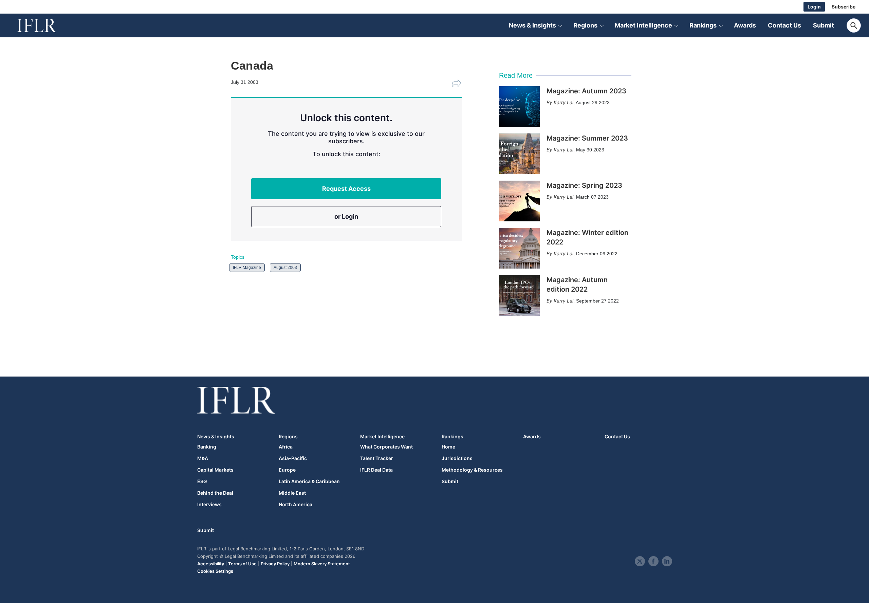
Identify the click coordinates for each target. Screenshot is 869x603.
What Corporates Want (386, 446)
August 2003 (285, 267)
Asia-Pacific (293, 458)
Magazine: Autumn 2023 (586, 91)
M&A (202, 458)
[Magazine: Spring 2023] (519, 201)
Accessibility (210, 563)
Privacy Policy (275, 563)
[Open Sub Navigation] (560, 25)
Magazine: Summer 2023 (587, 138)
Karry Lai (563, 102)
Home (448, 446)
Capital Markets (215, 470)
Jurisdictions (457, 458)
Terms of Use (242, 563)
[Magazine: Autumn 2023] (519, 106)
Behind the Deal (215, 493)
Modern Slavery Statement (322, 563)
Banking (206, 446)
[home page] (44, 25)
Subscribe (843, 7)
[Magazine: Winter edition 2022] (519, 248)
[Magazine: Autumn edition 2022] (519, 295)
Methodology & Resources (472, 470)
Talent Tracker (376, 458)
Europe (287, 470)
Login (814, 7)
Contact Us (784, 25)
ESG (202, 481)
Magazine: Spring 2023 (584, 185)
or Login (346, 216)
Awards (745, 25)
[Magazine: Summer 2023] (519, 153)
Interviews (209, 504)
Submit (823, 25)
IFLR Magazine (247, 267)
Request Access (346, 188)
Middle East (292, 493)
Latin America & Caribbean (309, 481)
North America (295, 504)
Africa (286, 446)
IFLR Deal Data (376, 470)
